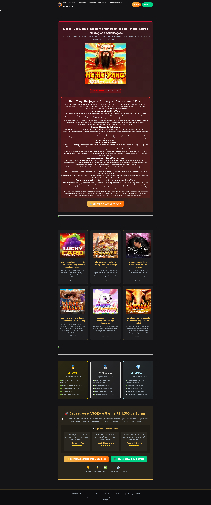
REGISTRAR (147, 4)
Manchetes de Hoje (68, 6)
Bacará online (82, 2)
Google (105, 500)
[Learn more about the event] (105, 14)
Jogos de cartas (102, 2)
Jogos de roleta (72, 2)
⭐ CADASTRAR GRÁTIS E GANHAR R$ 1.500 (86, 459)
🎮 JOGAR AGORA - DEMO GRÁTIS (129, 459)
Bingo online (92, 2)
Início (64, 2)
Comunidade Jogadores (115, 2)
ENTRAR (136, 4)
